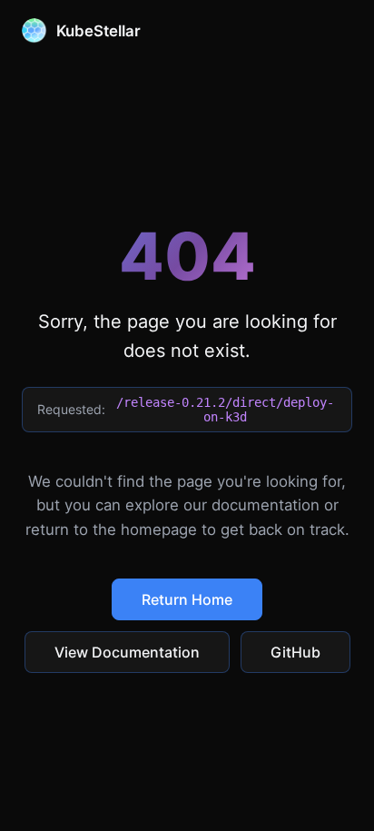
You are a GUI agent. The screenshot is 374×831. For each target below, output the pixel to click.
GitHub (295, 652)
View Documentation (127, 652)
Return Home (187, 599)
